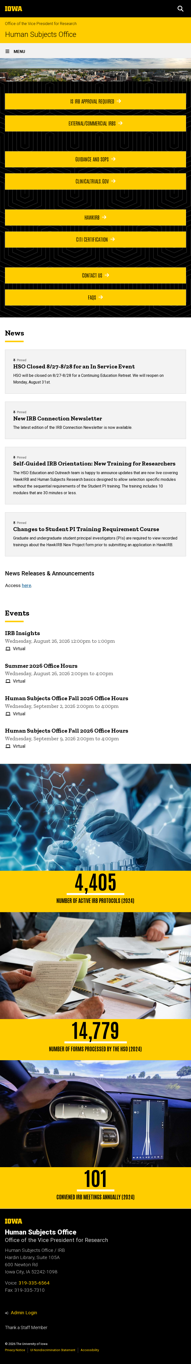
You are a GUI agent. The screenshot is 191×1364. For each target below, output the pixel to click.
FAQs (92, 297)
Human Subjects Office (40, 34)
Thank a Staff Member (26, 1327)
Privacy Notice (15, 1350)
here (26, 585)
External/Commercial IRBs (92, 123)
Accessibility (90, 1350)
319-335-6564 (34, 1283)
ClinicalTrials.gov (92, 181)
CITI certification (92, 239)
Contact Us (92, 275)
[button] (180, 8)
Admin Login (24, 1312)
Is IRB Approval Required (92, 101)
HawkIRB (92, 217)
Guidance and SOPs (92, 159)
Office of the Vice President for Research (41, 23)
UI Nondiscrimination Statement (52, 1350)
